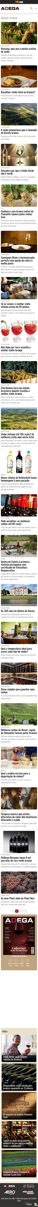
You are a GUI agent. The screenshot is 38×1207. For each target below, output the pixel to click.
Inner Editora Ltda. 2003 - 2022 (10, 1198)
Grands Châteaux (5, 608)
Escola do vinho (5, 46)
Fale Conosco (24, 1198)
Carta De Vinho (5, 301)
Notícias (3, 474)
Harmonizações (5, 89)
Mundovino (4, 811)
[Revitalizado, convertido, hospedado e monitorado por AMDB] (36, 1204)
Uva (2, 208)
